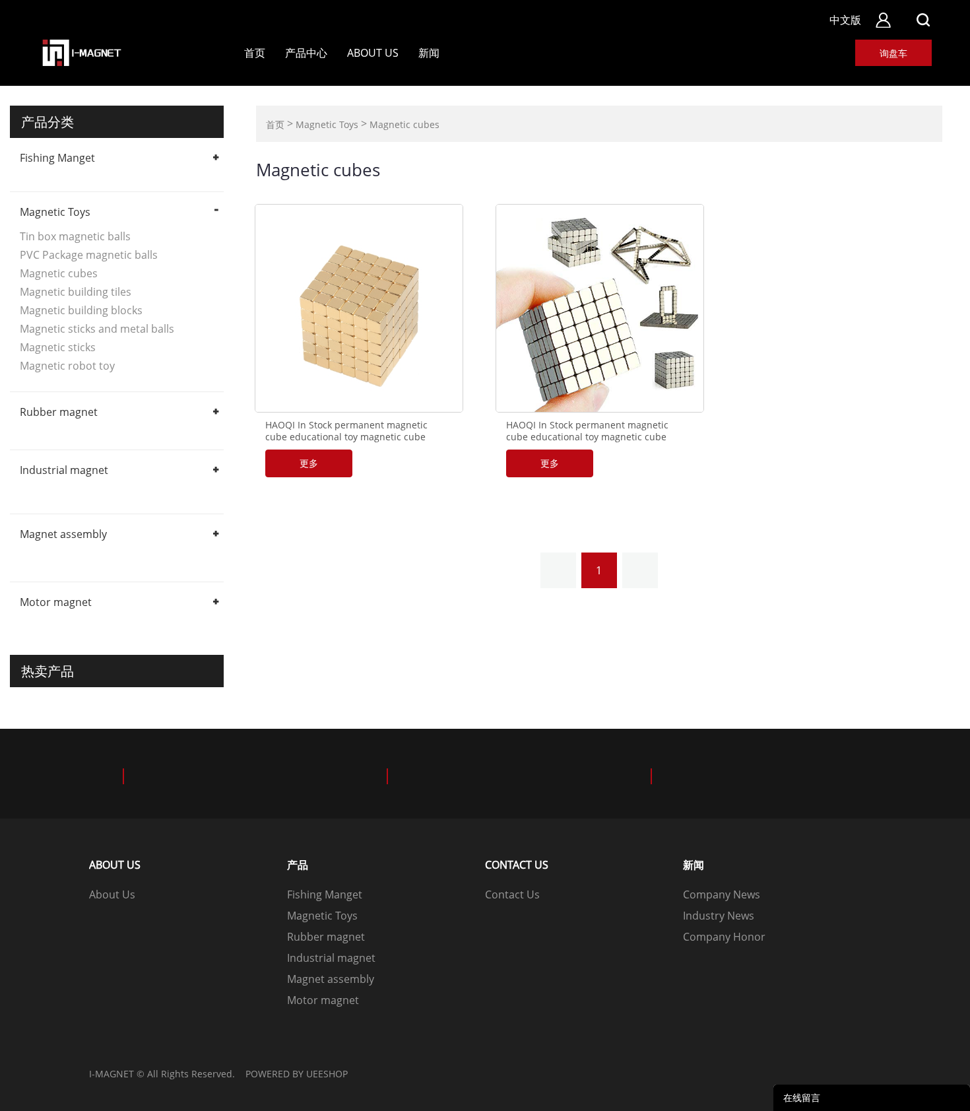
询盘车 (893, 53)
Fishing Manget (57, 158)
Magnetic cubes (59, 273)
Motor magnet (56, 602)
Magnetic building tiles (75, 292)
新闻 (428, 53)
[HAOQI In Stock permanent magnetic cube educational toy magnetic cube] (359, 308)
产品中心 (306, 53)
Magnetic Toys (55, 212)
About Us (373, 53)
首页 (254, 53)
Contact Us (512, 894)
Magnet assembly (63, 534)
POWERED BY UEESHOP (296, 1073)
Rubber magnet (59, 412)
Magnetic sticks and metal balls (97, 328)
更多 (309, 463)
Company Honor (724, 936)
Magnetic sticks (58, 347)
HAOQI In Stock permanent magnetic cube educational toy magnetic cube (346, 431)
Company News (721, 894)
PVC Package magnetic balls (89, 255)
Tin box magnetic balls (75, 236)
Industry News (718, 915)
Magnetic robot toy (67, 365)
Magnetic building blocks (81, 310)
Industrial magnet (64, 470)
